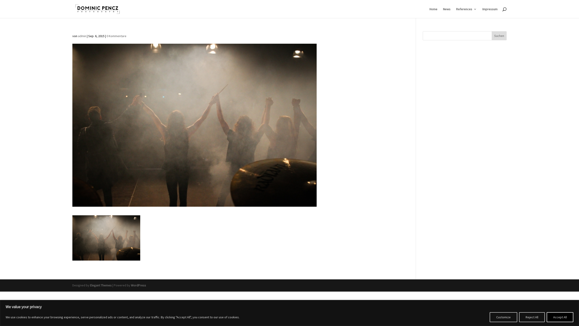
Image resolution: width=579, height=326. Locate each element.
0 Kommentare (116, 36)
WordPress (138, 285)
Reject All (532, 317)
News (447, 9)
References (464, 9)
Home (433, 9)
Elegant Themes (101, 285)
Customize (503, 317)
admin (82, 36)
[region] (289, 313)
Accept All (560, 317)
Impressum (490, 9)
